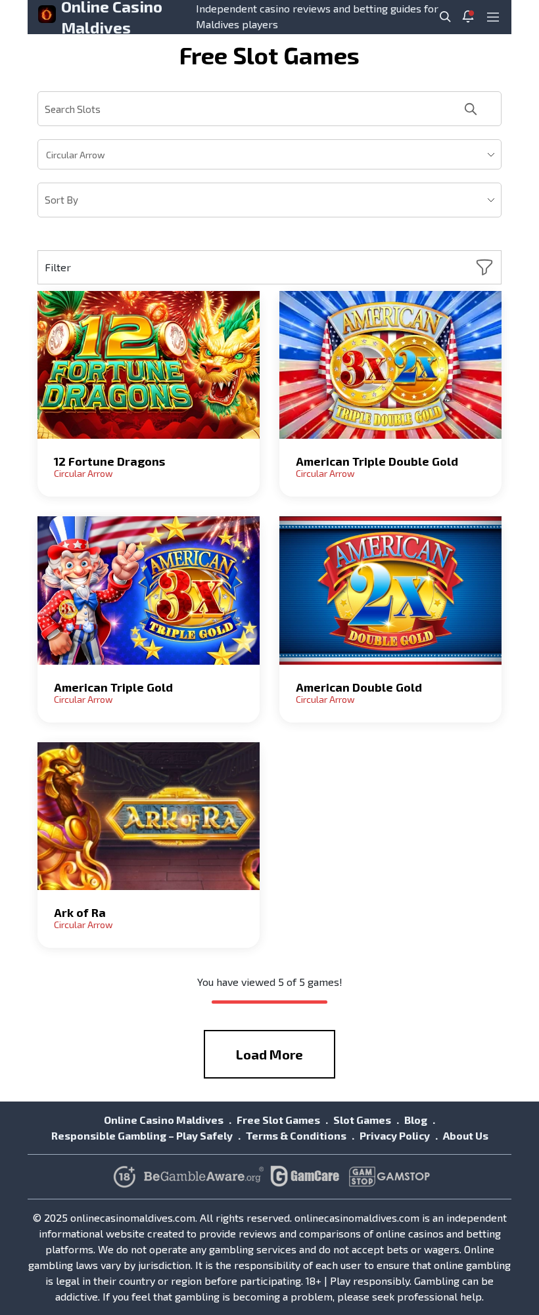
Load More (269, 1054)
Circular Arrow (83, 473)
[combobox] (269, 154)
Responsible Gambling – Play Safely (142, 1135)
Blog (415, 1119)
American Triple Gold (113, 687)
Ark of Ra (80, 912)
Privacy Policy (395, 1135)
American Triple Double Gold (377, 461)
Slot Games (362, 1119)
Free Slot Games (278, 1119)
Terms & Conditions (296, 1135)
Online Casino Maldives (163, 1119)
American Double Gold (359, 687)
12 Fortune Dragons (109, 461)
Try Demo (148, 365)
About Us (465, 1135)
